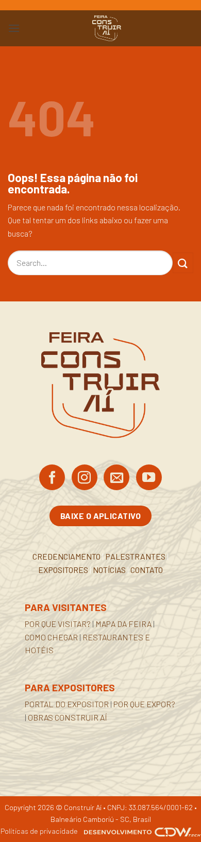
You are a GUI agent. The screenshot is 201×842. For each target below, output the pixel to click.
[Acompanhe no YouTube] (149, 478)
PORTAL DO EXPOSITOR (67, 704)
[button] (14, 28)
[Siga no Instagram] (84, 478)
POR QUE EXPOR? (144, 704)
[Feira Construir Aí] (107, 28)
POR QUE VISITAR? (58, 624)
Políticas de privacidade (39, 831)
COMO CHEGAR (51, 637)
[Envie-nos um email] (116, 478)
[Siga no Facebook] (52, 478)
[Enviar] (183, 263)
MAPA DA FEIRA (123, 624)
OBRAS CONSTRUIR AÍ (67, 717)
